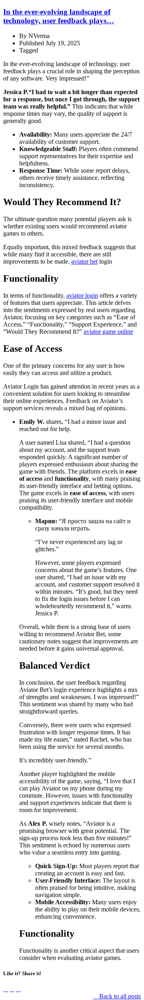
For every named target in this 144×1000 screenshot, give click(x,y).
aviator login (82, 295)
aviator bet (84, 261)
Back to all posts (119, 996)
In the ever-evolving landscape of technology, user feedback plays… (58, 16)
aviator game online (108, 331)
